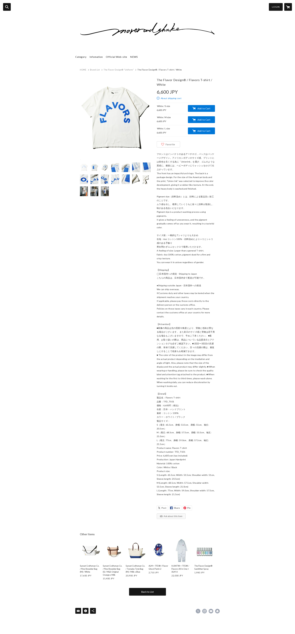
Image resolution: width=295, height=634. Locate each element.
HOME (83, 69)
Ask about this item (173, 516)
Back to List (147, 591)
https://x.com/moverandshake (198, 611)
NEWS (134, 56)
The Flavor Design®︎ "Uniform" (119, 69)
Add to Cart (203, 108)
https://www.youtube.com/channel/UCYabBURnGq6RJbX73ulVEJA (211, 611)
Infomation (96, 56)
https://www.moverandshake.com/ (217, 611)
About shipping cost (171, 98)
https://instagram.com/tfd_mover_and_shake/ (204, 611)
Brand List (95, 69)
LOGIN (276, 7)
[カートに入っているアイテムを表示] (288, 7)
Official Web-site (116, 56)
